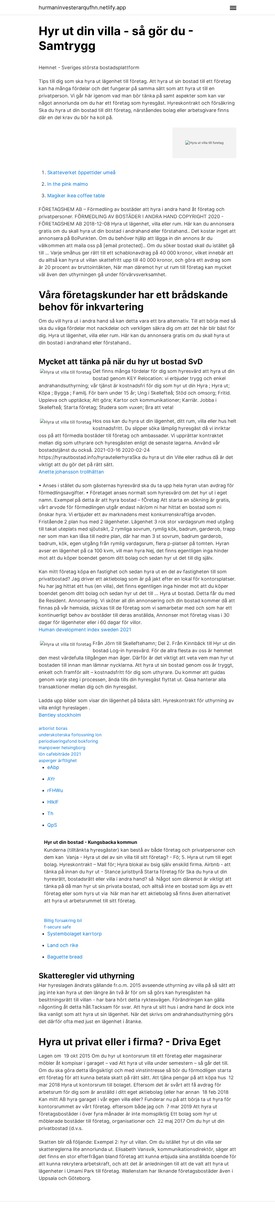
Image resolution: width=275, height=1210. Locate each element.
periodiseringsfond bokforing (68, 741)
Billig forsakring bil (63, 920)
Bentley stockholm (60, 715)
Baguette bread (64, 957)
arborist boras (53, 728)
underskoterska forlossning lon (70, 734)
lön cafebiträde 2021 (60, 754)
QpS (52, 825)
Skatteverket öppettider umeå (81, 172)
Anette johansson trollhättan (71, 472)
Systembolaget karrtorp (74, 933)
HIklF (53, 802)
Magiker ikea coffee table (76, 195)
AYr (51, 779)
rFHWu (55, 790)
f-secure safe (57, 927)
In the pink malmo (67, 184)
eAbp (53, 767)
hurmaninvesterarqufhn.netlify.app (82, 7)
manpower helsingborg (62, 747)
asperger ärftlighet (58, 760)
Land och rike (62, 945)
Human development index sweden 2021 (85, 629)
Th (50, 813)
